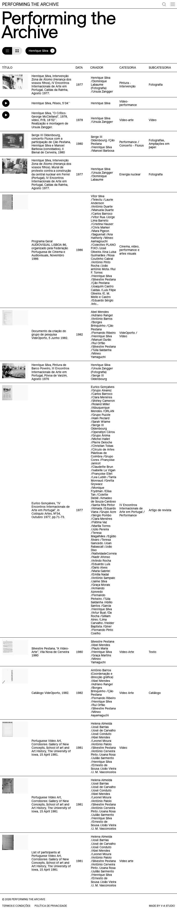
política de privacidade (51, 905)
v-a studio (168, 905)
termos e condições (16, 905)
